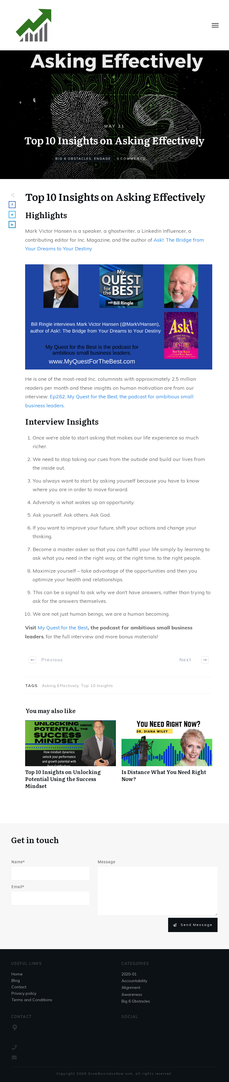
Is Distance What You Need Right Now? (166, 757)
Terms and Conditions (31, 999)
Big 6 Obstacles (73, 159)
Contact (18, 986)
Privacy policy (23, 993)
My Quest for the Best (63, 627)
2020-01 (129, 974)
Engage (102, 159)
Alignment (130, 987)
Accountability (134, 980)
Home (17, 974)
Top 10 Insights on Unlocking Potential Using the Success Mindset (70, 757)
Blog (15, 980)
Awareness (131, 994)
